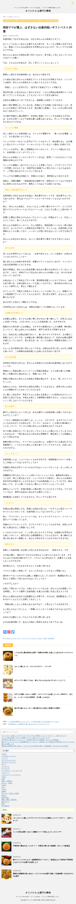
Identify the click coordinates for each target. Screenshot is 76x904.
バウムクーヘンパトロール (29, 638)
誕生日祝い (5, 797)
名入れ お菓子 (42, 638)
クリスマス (5, 766)
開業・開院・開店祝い (9, 800)
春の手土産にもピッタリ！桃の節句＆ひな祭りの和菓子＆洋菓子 (37, 708)
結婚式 (3, 791)
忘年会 (3, 785)
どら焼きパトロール (10, 638)
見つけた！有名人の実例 (10, 793)
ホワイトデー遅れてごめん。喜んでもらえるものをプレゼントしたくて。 (40, 680)
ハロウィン (5, 773)
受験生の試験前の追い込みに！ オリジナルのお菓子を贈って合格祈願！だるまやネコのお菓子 (34, 746)
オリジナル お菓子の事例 (38, 11)
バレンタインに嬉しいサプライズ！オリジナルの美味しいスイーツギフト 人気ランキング (33, 736)
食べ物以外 (51, 638)
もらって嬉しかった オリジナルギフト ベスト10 (32, 666)
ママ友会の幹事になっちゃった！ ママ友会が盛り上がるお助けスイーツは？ (33, 721)
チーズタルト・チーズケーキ (11, 771)
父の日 (3, 789)
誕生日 (3, 795)
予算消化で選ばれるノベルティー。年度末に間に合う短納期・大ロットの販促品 (29, 740)
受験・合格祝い (7, 781)
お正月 (3, 754)
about (4, 810)
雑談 (3, 804)
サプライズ (5, 768)
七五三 (3, 777)
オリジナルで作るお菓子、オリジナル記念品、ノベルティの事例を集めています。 (38, 896)
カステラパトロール (8, 762)
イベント (4, 758)
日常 (3, 787)
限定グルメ (5, 802)
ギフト (19, 638)
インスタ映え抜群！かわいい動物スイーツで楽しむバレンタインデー (26, 738)
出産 (3, 779)
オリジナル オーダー (8, 760)
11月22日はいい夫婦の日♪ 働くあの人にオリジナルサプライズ (29, 724)
